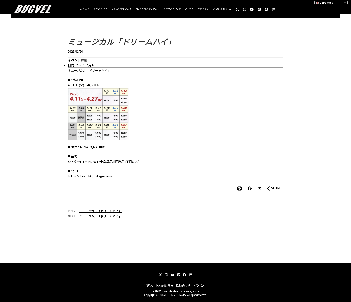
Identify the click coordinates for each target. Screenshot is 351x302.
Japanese (326, 2)
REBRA (203, 9)
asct (195, 291)
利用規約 (148, 285)
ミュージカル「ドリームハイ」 (100, 211)
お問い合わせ (222, 9)
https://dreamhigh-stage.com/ (90, 176)
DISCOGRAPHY (147, 9)
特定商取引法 (183, 285)
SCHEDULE (172, 9)
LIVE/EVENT (122, 9)
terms (177, 291)
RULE (189, 9)
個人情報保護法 (164, 285)
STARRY (158, 291)
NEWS (84, 9)
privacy (187, 291)
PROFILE (100, 9)
